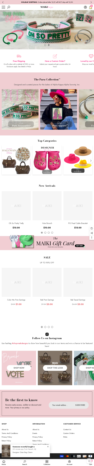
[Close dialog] (79, 194)
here (44, 238)
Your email (23, 218)
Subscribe (47, 262)
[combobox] (22, 229)
